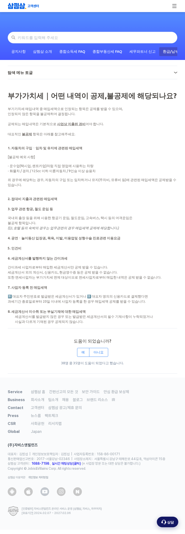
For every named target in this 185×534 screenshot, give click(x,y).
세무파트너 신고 (142, 51)
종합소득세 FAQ (72, 51)
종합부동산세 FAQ (107, 51)
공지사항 (18, 51)
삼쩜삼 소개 (42, 51)
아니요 (98, 352)
